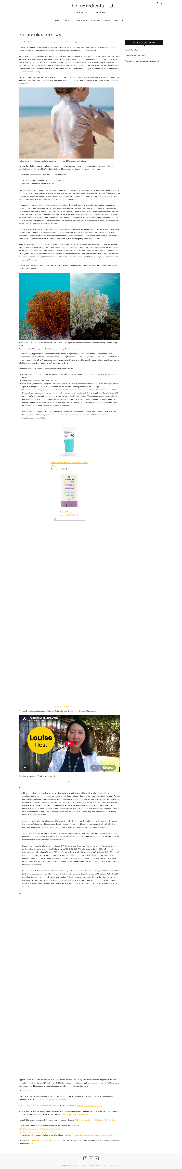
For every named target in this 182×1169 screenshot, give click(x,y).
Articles (95, 20)
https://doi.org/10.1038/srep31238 (74, 1114)
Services (80, 20)
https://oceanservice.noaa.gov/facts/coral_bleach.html (39, 1129)
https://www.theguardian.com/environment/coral (37, 1132)
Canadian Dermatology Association (42, 1140)
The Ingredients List (91, 5)
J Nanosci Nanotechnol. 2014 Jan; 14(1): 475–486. (95, 1120)
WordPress (117, 1166)
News (107, 20)
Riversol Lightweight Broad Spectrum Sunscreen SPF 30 (69, 464)
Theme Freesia (97, 1166)
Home (58, 20)
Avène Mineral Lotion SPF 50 (65, 706)
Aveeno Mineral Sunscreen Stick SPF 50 (69, 513)
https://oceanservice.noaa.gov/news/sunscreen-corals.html (89, 1135)
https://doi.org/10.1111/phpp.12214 (58, 1099)
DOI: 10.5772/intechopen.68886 (89, 1106)
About (68, 20)
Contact (118, 20)
